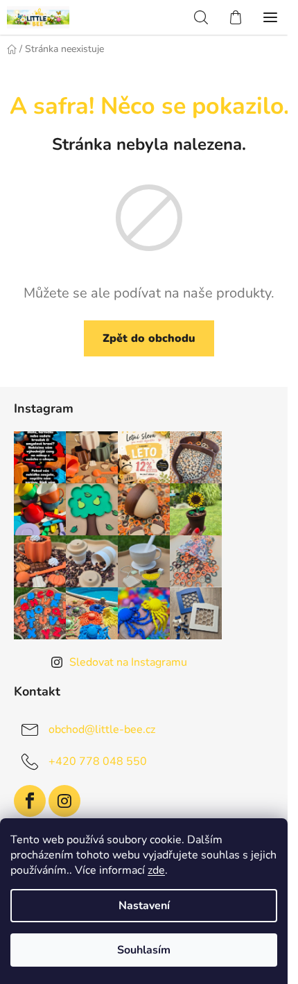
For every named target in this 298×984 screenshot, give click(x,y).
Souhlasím (143, 950)
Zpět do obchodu (149, 338)
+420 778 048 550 (98, 760)
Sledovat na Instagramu (128, 662)
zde (156, 870)
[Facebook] (30, 801)
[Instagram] (64, 801)
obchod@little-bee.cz (102, 728)
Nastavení (144, 905)
